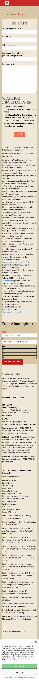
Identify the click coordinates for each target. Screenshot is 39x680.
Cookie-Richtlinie (8, 677)
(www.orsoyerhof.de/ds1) (12, 312)
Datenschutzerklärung (21, 677)
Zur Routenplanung (12, 362)
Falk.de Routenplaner (17, 324)
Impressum (32, 677)
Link (22, 150)
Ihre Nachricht (8, 64)
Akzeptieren (19, 666)
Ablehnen (19, 672)
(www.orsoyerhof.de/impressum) (14, 262)
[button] (36, 642)
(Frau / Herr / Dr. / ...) (12, 29)
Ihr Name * (6, 37)
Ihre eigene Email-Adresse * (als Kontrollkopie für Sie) (13, 54)
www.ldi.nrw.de (7, 281)
